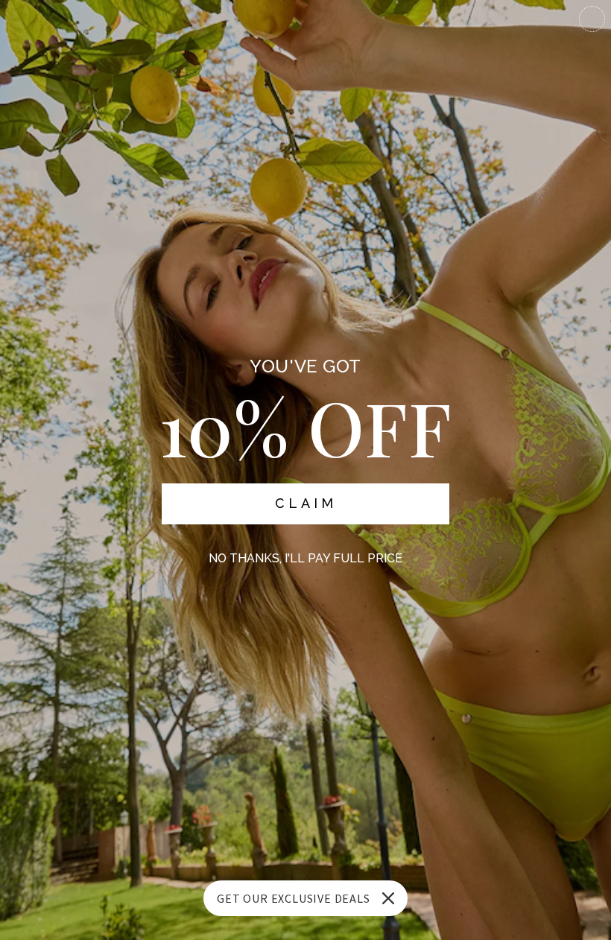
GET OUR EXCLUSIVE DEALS (293, 898)
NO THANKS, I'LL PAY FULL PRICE (305, 558)
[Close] (388, 898)
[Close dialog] (592, 19)
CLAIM (306, 503)
